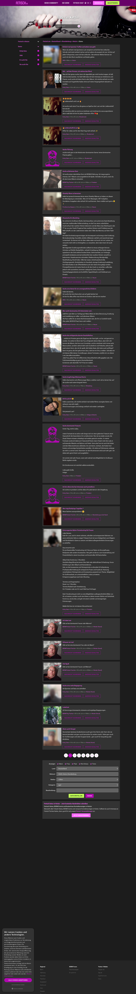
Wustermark (82, 117)
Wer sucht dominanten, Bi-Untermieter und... (78, 311)
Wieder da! (99, 3)
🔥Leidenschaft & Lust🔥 (71, 128)
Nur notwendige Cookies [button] (18, 984)
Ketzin (74, 60)
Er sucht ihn (72, 972)
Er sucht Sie (23, 60)
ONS (21, 55)
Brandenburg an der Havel (100, 515)
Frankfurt (42, 979)
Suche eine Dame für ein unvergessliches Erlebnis (79, 289)
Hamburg (42, 972)
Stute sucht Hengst (69, 729)
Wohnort (52, 774)
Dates (20, 46)
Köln (41, 988)
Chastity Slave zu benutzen (72, 193)
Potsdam (94, 182)
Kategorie (52, 785)
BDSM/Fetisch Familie (69, 277)
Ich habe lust (67, 620)
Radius (53, 779)
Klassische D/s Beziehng (71, 218)
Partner (100, 966)
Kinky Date (23, 51)
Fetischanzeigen (74, 969)
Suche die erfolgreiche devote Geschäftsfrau (78, 335)
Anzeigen (52, 764)
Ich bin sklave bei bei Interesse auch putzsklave (79, 487)
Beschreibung (50, 790)
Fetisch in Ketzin (23, 41)
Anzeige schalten (92, 64)
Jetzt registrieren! (81, 815)
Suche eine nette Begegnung (72, 685)
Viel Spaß (66, 664)
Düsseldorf (43, 982)
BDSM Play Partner (68, 182)
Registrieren (113, 3)
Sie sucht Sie (24, 64)
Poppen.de (101, 969)
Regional (42, 966)
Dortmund (43, 985)
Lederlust (66, 707)
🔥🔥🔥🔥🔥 (67, 98)
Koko (99, 979)
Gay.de (100, 972)
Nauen (94, 207)
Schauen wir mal (68, 642)
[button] (18, 988)
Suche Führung (68, 149)
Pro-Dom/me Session (69, 207)
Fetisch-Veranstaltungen (84, 811)
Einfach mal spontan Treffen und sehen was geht (79, 47)
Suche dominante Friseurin (72, 426)
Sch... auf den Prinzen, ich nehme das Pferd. (77, 71)
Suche (89, 796)
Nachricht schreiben (72, 64)
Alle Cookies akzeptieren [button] (18, 980)
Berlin (41, 969)
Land (53, 768)
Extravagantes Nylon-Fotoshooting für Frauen (78, 530)
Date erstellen (76, 796)
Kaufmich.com (102, 976)
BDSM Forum (73, 966)
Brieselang (89, 386)
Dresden (42, 991)
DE (88, 3)
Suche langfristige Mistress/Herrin (74, 377)
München (42, 976)
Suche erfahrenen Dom (70, 171)
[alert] (18, 960)
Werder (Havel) (97, 626)
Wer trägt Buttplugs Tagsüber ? (73, 508)
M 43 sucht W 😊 (68, 399)
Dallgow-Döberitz (92, 415)
